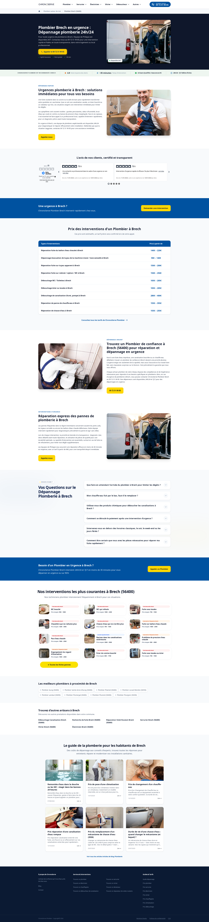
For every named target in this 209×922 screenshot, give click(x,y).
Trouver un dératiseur (113, 887)
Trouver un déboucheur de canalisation (86, 891)
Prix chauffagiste (148, 899)
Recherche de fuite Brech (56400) (86, 720)
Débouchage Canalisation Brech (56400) (52, 721)
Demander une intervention (156, 208)
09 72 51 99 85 (115, 390)
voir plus (65, 173)
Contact (40, 890)
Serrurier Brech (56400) (150, 720)
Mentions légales (142, 918)
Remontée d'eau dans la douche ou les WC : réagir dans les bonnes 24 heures (64, 787)
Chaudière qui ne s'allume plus (64, 624)
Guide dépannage (148, 879)
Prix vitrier (146, 895)
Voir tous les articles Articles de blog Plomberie (104, 856)
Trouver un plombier (79, 879)
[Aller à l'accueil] (46, 4)
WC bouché (55, 609)
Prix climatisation (148, 903)
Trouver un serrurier (112, 879)
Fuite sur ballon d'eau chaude (154, 624)
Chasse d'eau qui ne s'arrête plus (110, 624)
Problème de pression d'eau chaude (153, 638)
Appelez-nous (47, 458)
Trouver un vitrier (111, 883)
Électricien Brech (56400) (82, 727)
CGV (169, 918)
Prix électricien (147, 891)
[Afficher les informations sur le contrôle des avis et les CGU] (55, 177)
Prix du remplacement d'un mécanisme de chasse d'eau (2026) (101, 834)
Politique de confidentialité (157, 918)
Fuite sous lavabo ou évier (153, 653)
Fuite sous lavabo (149, 609)
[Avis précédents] (58, 172)
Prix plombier (147, 883)
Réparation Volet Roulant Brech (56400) (120, 721)
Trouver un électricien (80, 883)
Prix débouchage (148, 907)
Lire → (79, 801)
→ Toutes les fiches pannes (59, 665)
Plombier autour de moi (52, 11)
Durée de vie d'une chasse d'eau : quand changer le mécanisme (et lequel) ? (144, 834)
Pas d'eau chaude (58, 638)
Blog (39, 886)
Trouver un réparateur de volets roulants (119, 891)
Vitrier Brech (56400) (47, 727)
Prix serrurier (147, 887)
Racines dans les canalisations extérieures (109, 638)
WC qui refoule (102, 609)
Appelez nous (46, 137)
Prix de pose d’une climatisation (103, 784)
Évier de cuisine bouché (106, 653)
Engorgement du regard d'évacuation (61, 653)
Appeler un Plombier (159, 569)
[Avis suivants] (168, 172)
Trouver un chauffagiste (81, 887)
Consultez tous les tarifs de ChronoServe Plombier (103, 320)
